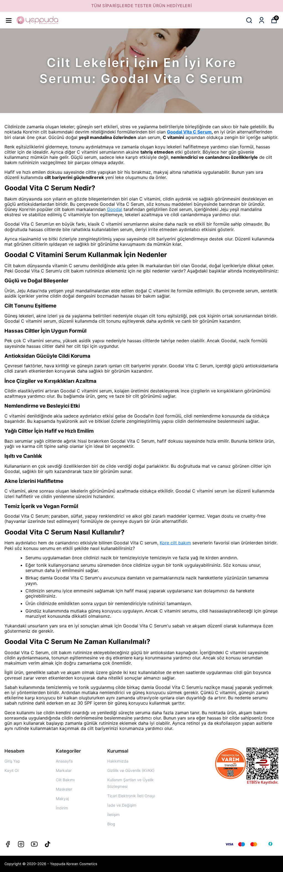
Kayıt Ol (11, 770)
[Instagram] (21, 844)
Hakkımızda (118, 761)
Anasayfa (64, 761)
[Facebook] (7, 844)
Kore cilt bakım (175, 542)
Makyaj (62, 798)
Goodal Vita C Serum (189, 132)
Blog (111, 824)
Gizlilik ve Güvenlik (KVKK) (130, 770)
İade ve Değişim (121, 805)
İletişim (113, 814)
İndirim (62, 808)
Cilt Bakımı (65, 779)
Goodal (114, 209)
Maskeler (64, 789)
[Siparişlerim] (261, 20)
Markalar (64, 770)
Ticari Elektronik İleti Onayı (131, 795)
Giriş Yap (12, 761)
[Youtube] (34, 844)
